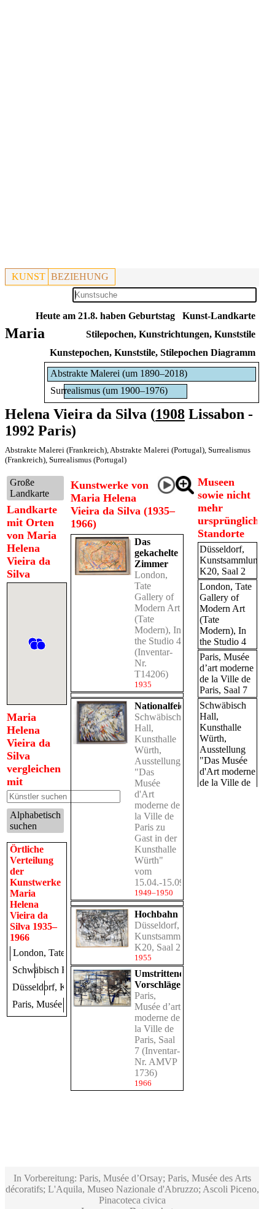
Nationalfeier (161, 706)
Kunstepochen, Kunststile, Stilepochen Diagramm (152, 352)
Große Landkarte (29, 488)
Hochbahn (156, 914)
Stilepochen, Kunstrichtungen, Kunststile (170, 334)
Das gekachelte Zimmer (156, 553)
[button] (41, 645)
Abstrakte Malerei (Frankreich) (56, 449)
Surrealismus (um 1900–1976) (109, 390)
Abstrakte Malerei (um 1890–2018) (118, 373)
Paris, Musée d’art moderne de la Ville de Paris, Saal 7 (157, 1023)
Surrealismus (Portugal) (87, 459)
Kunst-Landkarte (218, 316)
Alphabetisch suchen (35, 820)
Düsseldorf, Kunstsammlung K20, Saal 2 (166, 936)
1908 (170, 414)
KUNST (28, 276)
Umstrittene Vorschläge (159, 979)
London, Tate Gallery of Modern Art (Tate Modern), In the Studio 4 (157, 608)
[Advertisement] (132, 136)
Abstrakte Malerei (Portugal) (157, 449)
